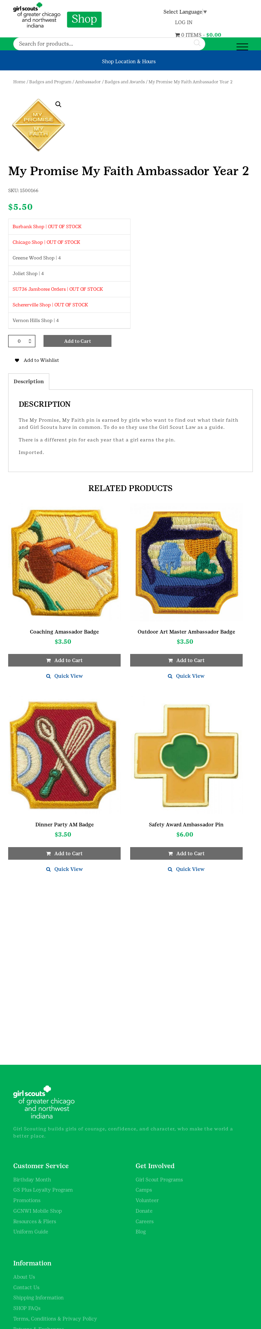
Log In (183, 22)
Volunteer (147, 1200)
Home (19, 81)
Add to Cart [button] (68, 660)
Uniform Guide (30, 1231)
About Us (24, 1277)
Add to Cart (77, 341)
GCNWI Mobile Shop (37, 1211)
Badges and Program (50, 81)
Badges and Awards (125, 81)
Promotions (26, 1200)
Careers (145, 1221)
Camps (144, 1190)
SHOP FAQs (26, 1308)
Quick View (68, 676)
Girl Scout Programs (159, 1179)
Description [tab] (29, 381)
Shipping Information (38, 1297)
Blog (141, 1231)
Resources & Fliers (34, 1221)
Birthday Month (32, 1179)
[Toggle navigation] (242, 47)
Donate (144, 1211)
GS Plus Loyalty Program (43, 1190)
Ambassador (88, 81)
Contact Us (26, 1287)
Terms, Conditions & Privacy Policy (55, 1319)
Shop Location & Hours (129, 61)
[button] (58, 104)
